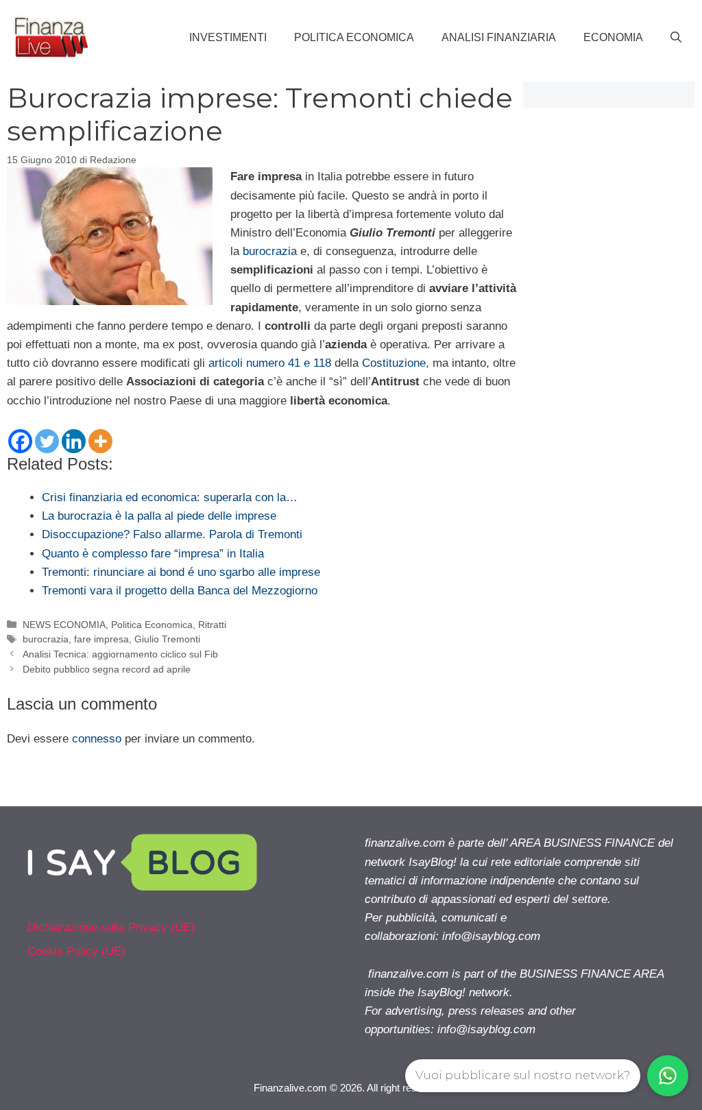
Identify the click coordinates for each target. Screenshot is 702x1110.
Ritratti (212, 624)
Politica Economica (354, 37)
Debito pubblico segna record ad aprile (107, 669)
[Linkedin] (74, 441)
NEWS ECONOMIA (64, 624)
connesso (96, 738)
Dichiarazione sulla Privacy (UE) (111, 927)
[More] (100, 441)
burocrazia (270, 251)
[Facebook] (20, 441)
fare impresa (101, 639)
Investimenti (228, 37)
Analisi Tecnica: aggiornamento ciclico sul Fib (120, 654)
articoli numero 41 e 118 (269, 363)
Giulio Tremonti (167, 639)
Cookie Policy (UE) (76, 951)
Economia (613, 37)
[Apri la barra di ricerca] (676, 38)
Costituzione (394, 363)
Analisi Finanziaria (498, 37)
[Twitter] (47, 441)
